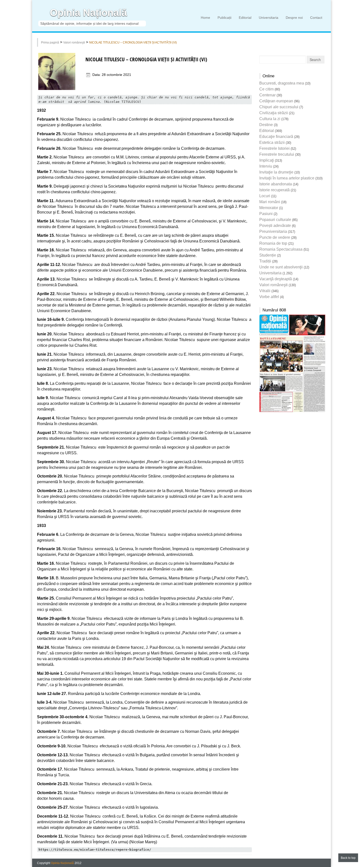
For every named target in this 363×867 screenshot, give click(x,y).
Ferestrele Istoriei (274, 148)
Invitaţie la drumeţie (276, 172)
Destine (266, 125)
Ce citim (266, 89)
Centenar (267, 95)
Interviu (265, 166)
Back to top (348, 858)
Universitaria (268, 18)
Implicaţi (266, 160)
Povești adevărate (275, 225)
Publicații (224, 18)
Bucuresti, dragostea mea (281, 83)
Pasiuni (266, 214)
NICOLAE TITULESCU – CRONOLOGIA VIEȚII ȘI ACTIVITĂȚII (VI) (133, 42)
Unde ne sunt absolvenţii (281, 267)
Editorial (245, 18)
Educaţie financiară (276, 136)
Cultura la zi (269, 119)
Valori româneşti (74, 42)
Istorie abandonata (275, 184)
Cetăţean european (276, 101)
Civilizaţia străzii (273, 113)
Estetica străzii (272, 142)
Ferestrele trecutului (276, 154)
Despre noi (294, 18)
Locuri (264, 196)
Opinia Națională (88, 13)
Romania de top (273, 243)
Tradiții (265, 261)
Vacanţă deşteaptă (275, 279)
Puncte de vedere (274, 237)
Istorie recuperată (274, 190)
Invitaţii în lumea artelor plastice (286, 178)
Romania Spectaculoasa (280, 249)
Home (205, 18)
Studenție (267, 255)
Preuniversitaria (273, 231)
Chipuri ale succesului (278, 107)
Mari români (269, 202)
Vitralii (264, 291)
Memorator (268, 208)
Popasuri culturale (275, 219)
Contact (316, 18)
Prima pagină (50, 42)
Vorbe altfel (269, 297)
